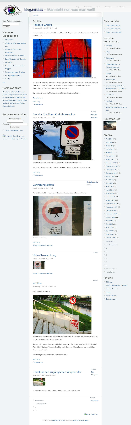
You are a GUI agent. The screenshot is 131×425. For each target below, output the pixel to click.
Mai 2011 (109, 146)
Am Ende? (109, 101)
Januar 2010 (110, 200)
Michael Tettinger (58, 420)
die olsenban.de (111, 289)
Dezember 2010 (111, 163)
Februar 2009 (110, 237)
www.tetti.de (121, 6)
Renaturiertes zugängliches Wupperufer (57, 372)
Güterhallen (7, 100)
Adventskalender (21, 94)
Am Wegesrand (15, 103)
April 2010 (110, 190)
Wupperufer (94, 400)
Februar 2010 (110, 197)
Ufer (92, 372)
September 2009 (111, 214)
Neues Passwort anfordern (14, 130)
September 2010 (111, 173)
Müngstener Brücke (9, 97)
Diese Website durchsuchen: (12, 21)
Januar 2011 (110, 159)
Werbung (14, 100)
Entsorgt (109, 45)
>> (3, 109)
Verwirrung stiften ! (44, 184)
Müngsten (11, 94)
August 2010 (110, 176)
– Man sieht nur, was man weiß (59, 9)
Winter (22, 103)
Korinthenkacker (92, 182)
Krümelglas (110, 58)
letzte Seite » (110, 272)
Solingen (108, 6)
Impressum (88, 6)
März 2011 (110, 152)
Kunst (7, 103)
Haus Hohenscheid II (113, 28)
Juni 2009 (109, 224)
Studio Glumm (111, 295)
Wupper (5, 106)
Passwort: (7, 124)
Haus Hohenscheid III (113, 32)
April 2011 (110, 149)
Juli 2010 (109, 180)
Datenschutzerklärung (81, 420)
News (98, 6)
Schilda (93, 111)
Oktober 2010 (111, 169)
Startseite (35, 15)
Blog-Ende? (9, 39)
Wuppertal (94, 375)
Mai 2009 (109, 227)
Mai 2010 (109, 186)
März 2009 (110, 234)
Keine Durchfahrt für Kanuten (15, 59)
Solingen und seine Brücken (15, 72)
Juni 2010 (109, 183)
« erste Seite (39, 400)
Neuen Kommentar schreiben (43, 245)
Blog (77, 6)
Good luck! (110, 95)
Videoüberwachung (44, 255)
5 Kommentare (38, 175)
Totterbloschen (111, 299)
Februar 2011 (110, 156)
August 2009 (110, 217)
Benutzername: (15, 118)
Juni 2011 (109, 142)
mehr (4, 82)
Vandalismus (110, 79)
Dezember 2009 (111, 203)
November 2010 (111, 166)
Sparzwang (94, 117)
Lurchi (7, 79)
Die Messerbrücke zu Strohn (15, 55)
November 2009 (111, 207)
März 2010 (110, 193)
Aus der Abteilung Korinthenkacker (54, 114)
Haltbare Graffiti (42, 24)
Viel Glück (9, 62)
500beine (109, 282)
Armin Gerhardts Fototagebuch (116, 285)
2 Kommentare (38, 104)
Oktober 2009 (111, 210)
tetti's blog (36, 101)
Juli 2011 (109, 139)
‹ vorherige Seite (41, 403)
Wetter (20, 100)
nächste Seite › (111, 268)
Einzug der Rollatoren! (13, 75)
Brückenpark (21, 97)
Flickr (108, 292)
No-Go (108, 73)
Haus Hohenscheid (9, 92)
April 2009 (110, 231)
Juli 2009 (109, 220)
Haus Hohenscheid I (113, 25)
